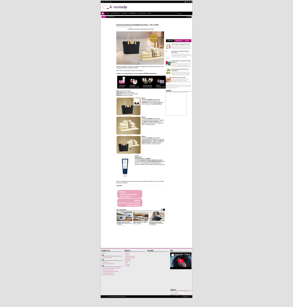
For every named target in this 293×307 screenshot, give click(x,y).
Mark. (104, 253)
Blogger (190, 296)
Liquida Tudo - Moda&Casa (108, 274)
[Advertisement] (164, 7)
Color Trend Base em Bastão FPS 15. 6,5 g (180, 44)
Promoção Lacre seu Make (108, 269)
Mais (110, 1)
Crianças (127, 254)
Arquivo (187, 41)
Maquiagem (128, 259)
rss (191, 2)
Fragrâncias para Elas (130, 256)
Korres (149, 13)
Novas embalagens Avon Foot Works (110, 271)
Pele (126, 262)
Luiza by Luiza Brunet (107, 257)
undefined (123, 225)
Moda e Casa (128, 261)
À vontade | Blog (104, 296)
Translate (180, 294)
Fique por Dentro (115, 13)
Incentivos (119, 26)
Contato (106, 1)
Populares (170, 41)
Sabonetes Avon (106, 262)
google (189, 2)
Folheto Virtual (142, 13)
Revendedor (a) (124, 26)
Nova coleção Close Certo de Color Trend (111, 268)
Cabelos (127, 253)
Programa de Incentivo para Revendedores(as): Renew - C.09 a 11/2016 (137, 25)
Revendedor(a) (132, 13)
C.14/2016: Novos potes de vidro (178, 77)
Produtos (124, 13)
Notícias (107, 13)
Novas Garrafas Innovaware (108, 273)
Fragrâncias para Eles (130, 257)
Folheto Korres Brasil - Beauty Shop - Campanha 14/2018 (121, 16)
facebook (187, 2)
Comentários (178, 41)
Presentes (128, 264)
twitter (185, 2)
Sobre (102, 1)
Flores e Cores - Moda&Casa (109, 263)
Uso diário (128, 265)
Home (103, 13)
